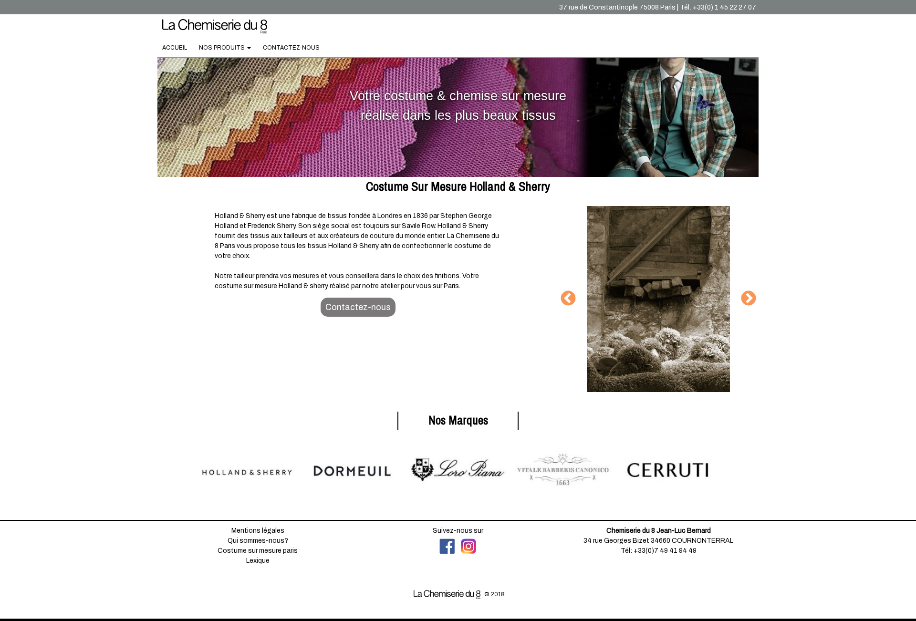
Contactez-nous (291, 47)
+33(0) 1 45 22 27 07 (724, 7)
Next (749, 299)
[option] (658, 299)
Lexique (258, 560)
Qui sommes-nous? (258, 540)
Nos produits (222, 47)
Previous (568, 299)
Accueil (174, 47)
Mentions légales (257, 530)
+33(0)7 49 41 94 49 (665, 550)
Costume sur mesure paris (258, 550)
